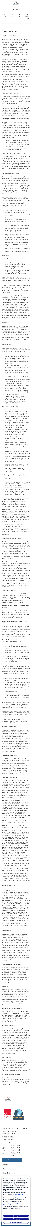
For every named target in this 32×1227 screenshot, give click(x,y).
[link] (16, 3)
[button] (2, 3)
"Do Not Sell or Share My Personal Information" (13, 1204)
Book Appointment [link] (12, 1160)
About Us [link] (5, 1164)
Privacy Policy (19, 1194)
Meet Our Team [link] (8, 1169)
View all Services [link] (8, 1173)
